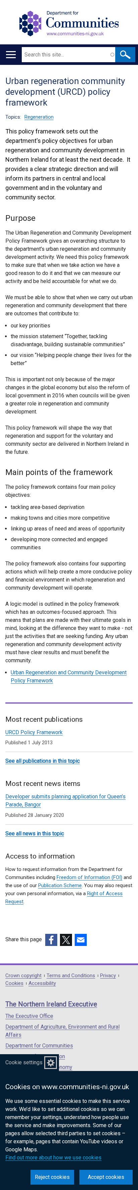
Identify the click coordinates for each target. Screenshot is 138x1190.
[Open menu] (11, 54)
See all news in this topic (34, 833)
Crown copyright (23, 975)
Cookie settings (24, 1062)
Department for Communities (39, 1045)
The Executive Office (29, 1016)
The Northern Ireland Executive (51, 1004)
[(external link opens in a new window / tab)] (51, 940)
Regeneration (39, 117)
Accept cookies (106, 1177)
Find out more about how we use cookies (53, 1157)
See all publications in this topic (42, 761)
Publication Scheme (60, 885)
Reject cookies (52, 1177)
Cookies (14, 983)
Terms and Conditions (71, 975)
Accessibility (42, 983)
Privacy (108, 975)
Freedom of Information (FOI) (89, 877)
